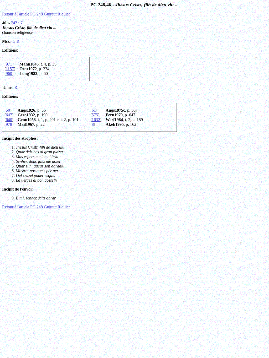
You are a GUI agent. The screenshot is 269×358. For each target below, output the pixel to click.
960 (9, 73)
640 (9, 119)
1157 (10, 69)
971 (9, 64)
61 (94, 110)
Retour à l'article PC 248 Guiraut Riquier (36, 14)
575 (95, 115)
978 (9, 124)
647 (9, 115)
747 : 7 (17, 23)
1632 (96, 119)
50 (8, 110)
